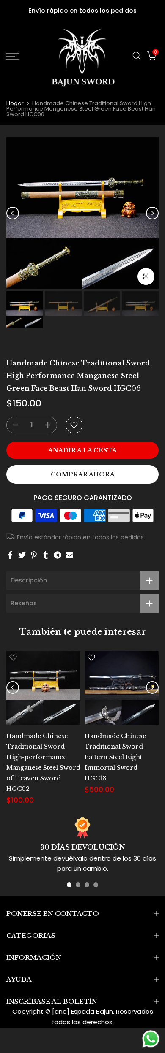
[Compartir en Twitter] (22, 555)
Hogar (15, 103)
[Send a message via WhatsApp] (151, 1039)
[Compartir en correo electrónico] (69, 555)
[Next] (152, 213)
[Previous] (12, 213)
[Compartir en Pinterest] (34, 555)
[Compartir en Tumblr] (46, 555)
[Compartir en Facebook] (10, 555)
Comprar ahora (83, 474)
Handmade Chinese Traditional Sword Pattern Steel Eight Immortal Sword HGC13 (115, 757)
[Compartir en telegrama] (57, 555)
